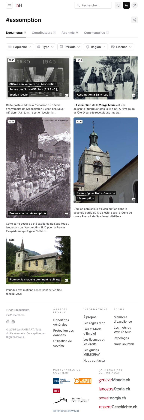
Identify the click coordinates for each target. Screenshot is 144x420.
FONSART (27, 329)
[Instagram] (13, 322)
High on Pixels (15, 337)
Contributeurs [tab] (43, 32)
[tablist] (72, 32)
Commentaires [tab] (96, 32)
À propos (90, 317)
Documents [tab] (16, 32)
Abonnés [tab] (70, 32)
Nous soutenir (124, 344)
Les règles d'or (94, 323)
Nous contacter (94, 360)
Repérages (121, 338)
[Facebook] (8, 322)
